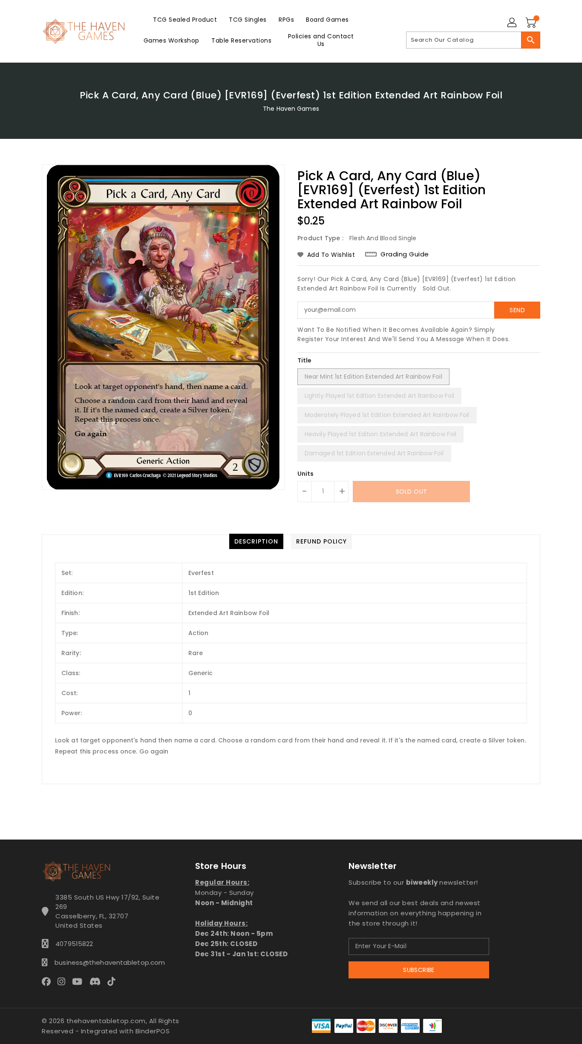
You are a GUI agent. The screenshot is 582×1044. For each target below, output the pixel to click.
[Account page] (512, 23)
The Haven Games (291, 108)
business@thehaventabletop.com (107, 962)
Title (304, 360)
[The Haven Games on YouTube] (79, 981)
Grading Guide (404, 254)
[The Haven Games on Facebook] (49, 981)
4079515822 (74, 943)
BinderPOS (152, 1031)
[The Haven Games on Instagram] (64, 981)
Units (305, 474)
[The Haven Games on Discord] (97, 981)
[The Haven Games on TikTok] (113, 981)
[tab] (256, 541)
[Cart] (531, 23)
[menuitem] (185, 19)
